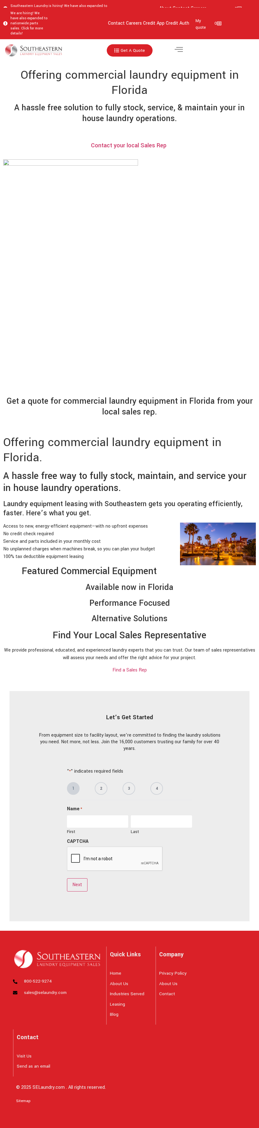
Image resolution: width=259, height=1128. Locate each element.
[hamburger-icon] (179, 50)
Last (135, 831)
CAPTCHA (77, 841)
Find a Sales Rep (129, 670)
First (71, 831)
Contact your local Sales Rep (129, 145)
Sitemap (23, 1101)
